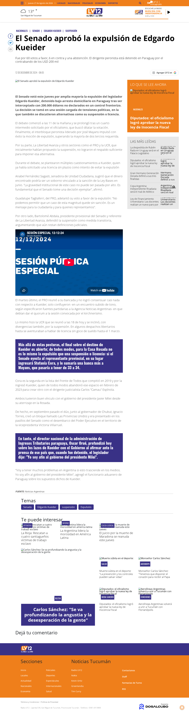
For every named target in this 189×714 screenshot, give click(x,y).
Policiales (87, 3)
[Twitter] (10, 42)
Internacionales (53, 686)
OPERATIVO (27, 525)
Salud (49, 691)
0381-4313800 (95, 707)
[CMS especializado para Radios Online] (151, 707)
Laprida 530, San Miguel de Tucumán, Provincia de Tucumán (55, 707)
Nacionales (74, 3)
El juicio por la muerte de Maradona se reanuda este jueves (116, 536)
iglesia (58, 598)
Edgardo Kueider (47, 507)
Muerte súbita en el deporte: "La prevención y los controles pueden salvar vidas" (116, 574)
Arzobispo (145, 564)
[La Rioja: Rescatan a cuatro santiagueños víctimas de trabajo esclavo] (38, 529)
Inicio (23, 670)
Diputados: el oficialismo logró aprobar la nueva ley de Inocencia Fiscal (152, 122)
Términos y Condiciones (30, 702)
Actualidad (26, 680)
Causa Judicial (108, 525)
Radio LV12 (76, 670)
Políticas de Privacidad (49, 702)
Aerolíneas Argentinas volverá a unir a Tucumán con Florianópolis (155, 607)
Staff (124, 676)
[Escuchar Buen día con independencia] (168, 12)
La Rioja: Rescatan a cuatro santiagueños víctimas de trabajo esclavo (35, 538)
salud (104, 564)
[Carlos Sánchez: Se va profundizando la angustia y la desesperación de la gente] (58, 576)
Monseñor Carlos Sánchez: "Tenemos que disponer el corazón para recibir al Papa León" (154, 575)
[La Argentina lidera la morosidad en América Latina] (77, 527)
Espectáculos (52, 680)
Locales (61, 3)
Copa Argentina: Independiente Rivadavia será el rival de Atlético (143, 188)
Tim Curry (76, 691)
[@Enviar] (10, 49)
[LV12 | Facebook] (147, 3)
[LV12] (27, 652)
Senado (27, 507)
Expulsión (86, 507)
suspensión (68, 507)
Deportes (113, 3)
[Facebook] (10, 36)
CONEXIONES (145, 597)
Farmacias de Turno (132, 682)
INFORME (65, 523)
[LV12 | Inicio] (165, 661)
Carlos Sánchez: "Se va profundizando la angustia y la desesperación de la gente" (58, 614)
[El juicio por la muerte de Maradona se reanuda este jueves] (116, 529)
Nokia (74, 675)
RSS (124, 689)
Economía (100, 3)
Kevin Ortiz (76, 680)
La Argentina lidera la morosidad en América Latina (75, 534)
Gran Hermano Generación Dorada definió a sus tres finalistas (144, 176)
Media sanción (108, 597)
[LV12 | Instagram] (157, 4)
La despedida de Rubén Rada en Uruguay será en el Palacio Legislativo (144, 150)
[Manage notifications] (182, 707)
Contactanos (128, 670)
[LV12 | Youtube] (152, 649)
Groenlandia (77, 686)
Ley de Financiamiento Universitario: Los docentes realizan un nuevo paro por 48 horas (144, 203)
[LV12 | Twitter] (149, 3)
